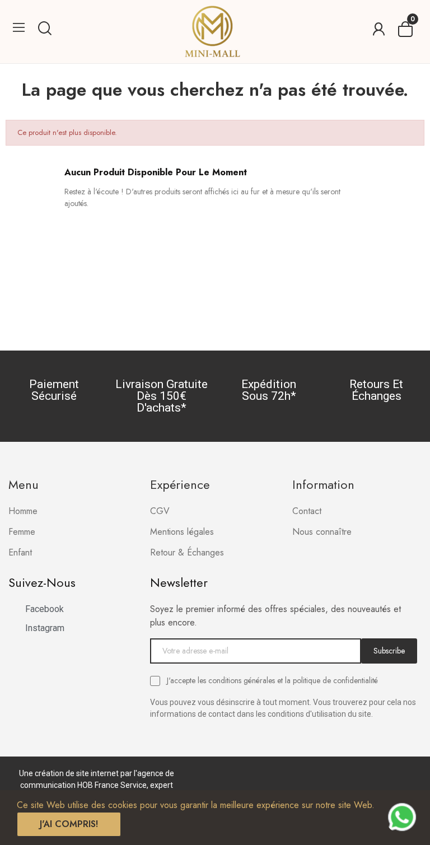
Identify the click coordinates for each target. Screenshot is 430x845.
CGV (160, 511)
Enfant (20, 552)
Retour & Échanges (187, 552)
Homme (23, 511)
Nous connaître (322, 531)
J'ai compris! (69, 824)
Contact (306, 511)
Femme (21, 531)
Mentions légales (182, 531)
